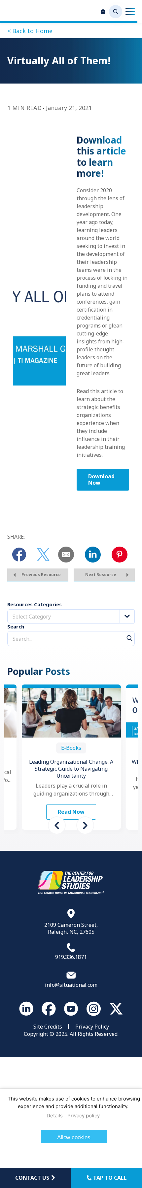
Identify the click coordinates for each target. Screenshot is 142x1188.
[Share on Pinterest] (119, 555)
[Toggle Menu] (130, 11)
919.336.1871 (71, 957)
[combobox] (71, 616)
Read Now (71, 811)
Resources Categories (34, 604)
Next (85, 825)
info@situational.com (71, 984)
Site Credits (47, 1026)
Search (15, 627)
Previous (57, 825)
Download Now (101, 479)
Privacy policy (83, 1115)
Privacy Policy (92, 1026)
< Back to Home (30, 31)
